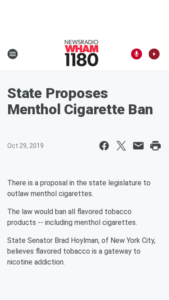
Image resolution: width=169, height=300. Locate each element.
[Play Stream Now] (154, 54)
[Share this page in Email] (138, 145)
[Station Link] (81, 54)
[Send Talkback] (136, 54)
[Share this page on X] (121, 145)
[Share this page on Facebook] (104, 145)
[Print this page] (155, 145)
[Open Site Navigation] (12, 54)
